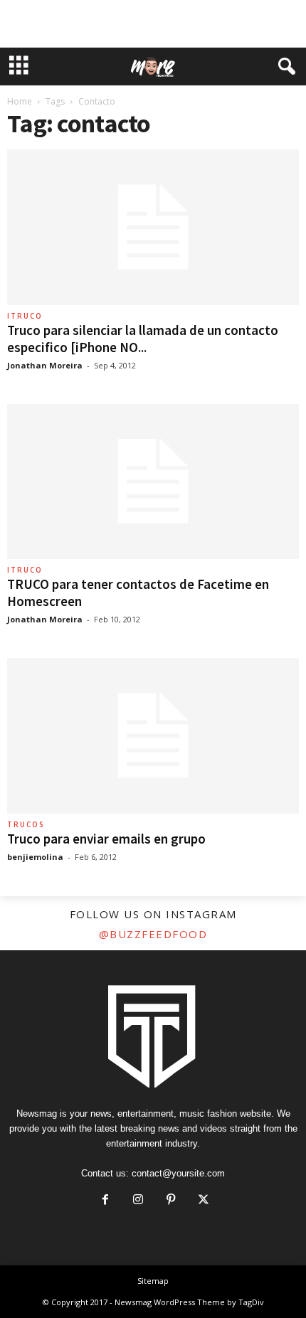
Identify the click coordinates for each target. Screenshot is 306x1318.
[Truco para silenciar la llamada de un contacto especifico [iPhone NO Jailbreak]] (153, 227)
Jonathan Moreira (45, 365)
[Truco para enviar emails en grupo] (153, 736)
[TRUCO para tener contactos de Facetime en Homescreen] (153, 482)
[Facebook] (105, 1201)
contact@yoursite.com (178, 1173)
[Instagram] (138, 1201)
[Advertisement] (153, 23)
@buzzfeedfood (153, 934)
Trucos (26, 824)
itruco (25, 316)
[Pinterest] (170, 1201)
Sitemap (153, 1280)
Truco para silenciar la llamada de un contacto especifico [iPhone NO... (142, 338)
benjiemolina (35, 856)
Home (19, 101)
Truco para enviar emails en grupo (106, 838)
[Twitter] (202, 1201)
